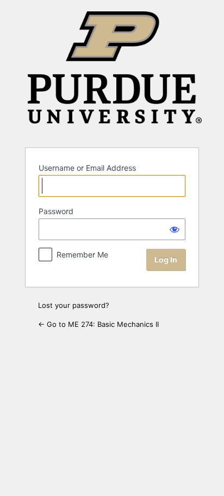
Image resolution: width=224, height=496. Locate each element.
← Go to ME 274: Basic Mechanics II (98, 324)
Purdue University (114, 72)
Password (56, 211)
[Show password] (174, 229)
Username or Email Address (87, 167)
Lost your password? (73, 305)
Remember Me (82, 254)
